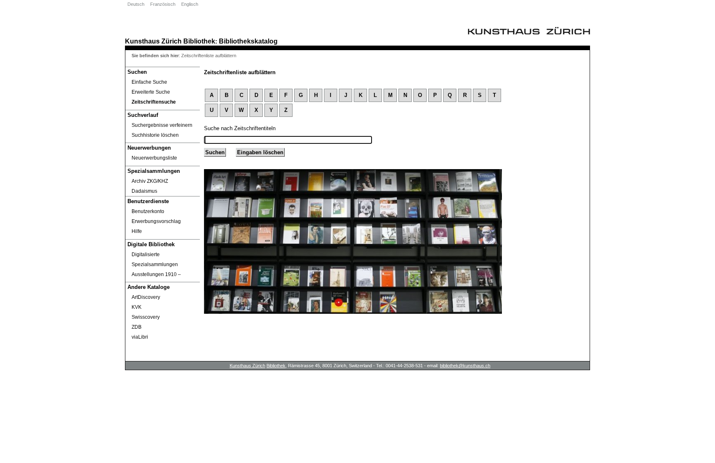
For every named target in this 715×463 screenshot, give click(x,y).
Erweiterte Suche (151, 92)
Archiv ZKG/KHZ (150, 181)
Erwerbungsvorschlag (156, 221)
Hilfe (137, 231)
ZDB (137, 327)
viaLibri (140, 337)
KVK (137, 307)
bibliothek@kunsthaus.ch (465, 365)
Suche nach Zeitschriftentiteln (240, 128)
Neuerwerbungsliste (154, 158)
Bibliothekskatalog (248, 41)
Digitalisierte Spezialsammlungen (155, 259)
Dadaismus (144, 191)
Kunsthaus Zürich (153, 41)
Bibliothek (199, 41)
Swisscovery (146, 317)
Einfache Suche (149, 82)
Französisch (162, 4)
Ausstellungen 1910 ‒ (156, 274)
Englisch (189, 4)
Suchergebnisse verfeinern (162, 125)
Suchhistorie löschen (155, 135)
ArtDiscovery (146, 297)
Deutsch (135, 4)
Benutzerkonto (148, 211)
